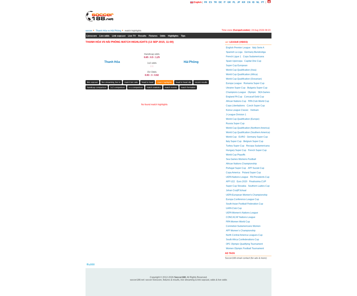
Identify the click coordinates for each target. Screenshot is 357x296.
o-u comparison (136, 87)
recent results (201, 82)
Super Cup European (236, 65)
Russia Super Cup (235, 123)
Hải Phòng (191, 61)
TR (215, 2)
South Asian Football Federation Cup (244, 203)
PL (234, 2)
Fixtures (153, 36)
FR (205, 2)
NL (257, 2)
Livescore (91, 36)
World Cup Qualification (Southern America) (248, 132)
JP (238, 2)
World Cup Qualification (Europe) (242, 119)
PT (262, 2)
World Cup (231, 137)
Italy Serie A (258, 47)
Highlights (173, 36)
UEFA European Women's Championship (246, 195)
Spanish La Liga (234, 52)
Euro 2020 (242, 181)
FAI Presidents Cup (259, 177)
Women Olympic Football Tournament (245, 248)
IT (225, 2)
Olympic (252, 92)
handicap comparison (96, 87)
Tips (183, 36)
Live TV (132, 36)
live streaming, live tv (111, 82)
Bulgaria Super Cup (257, 87)
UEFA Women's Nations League (242, 212)
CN (248, 2)
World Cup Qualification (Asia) (241, 70)
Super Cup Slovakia (236, 186)
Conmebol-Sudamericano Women (243, 226)
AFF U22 (230, 181)
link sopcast (92, 82)
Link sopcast (119, 36)
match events (171, 87)
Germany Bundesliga (255, 52)
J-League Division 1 (236, 114)
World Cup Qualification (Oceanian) (244, 79)
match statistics (154, 87)
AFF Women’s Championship (240, 230)
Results (142, 36)
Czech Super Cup (256, 105)
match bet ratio (131, 82)
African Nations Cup (236, 101)
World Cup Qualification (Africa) (242, 74)
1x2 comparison (117, 87)
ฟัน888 (90, 264)
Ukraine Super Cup (235, 87)
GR (229, 2)
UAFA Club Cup (234, 208)
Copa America (233, 172)
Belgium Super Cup (253, 141)
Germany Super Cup (257, 137)
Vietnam (254, 110)
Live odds (104, 36)
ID (253, 2)
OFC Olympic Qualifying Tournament (244, 244)
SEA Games (264, 92)
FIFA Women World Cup (238, 221)
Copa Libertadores (235, 105)
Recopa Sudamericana (258, 145)
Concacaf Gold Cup (254, 96)
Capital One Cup (252, 61)
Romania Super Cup (254, 83)
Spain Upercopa (234, 61)
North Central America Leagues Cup (244, 235)
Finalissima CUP (257, 181)
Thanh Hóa (112, 61)
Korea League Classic (237, 110)
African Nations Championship (241, 163)
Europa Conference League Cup (242, 199)
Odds (162, 36)
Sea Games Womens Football (241, 159)
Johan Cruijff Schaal (236, 190)
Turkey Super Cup (235, 145)
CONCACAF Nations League (240, 217)
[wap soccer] (269, 2)
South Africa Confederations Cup (242, 239)
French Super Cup (257, 150)
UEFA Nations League (237, 177)
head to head (147, 82)
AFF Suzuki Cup (256, 168)
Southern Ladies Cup (259, 186)
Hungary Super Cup (236, 150)
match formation (188, 87)
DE (220, 2)
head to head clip (183, 82)
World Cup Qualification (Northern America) (248, 128)
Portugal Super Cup (236, 168)
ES (210, 2)
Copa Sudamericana (253, 56)
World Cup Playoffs (235, 154)
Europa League (234, 83)
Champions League (236, 92)
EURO (242, 137)
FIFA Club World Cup (258, 101)
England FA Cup (234, 96)
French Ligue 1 (233, 56)
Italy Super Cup (234, 141)
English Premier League (238, 47)
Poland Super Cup (251, 172)
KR (243, 2)
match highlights (164, 82)
